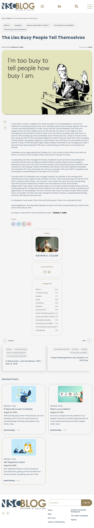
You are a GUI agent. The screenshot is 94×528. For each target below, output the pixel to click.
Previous (11, 341)
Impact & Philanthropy (56, 522)
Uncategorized (47, 330)
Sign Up (73, 520)
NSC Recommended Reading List (78, 511)
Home (4, 18)
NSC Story (52, 518)
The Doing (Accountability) (64, 25)
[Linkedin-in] (7, 513)
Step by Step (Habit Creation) (37, 25)
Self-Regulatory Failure (14, 462)
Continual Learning (47, 293)
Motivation (47, 306)
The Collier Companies (79, 516)
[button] (90, 6)
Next (84, 341)
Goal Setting (47, 303)
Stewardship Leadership (47, 320)
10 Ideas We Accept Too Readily (18, 409)
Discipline (18, 25)
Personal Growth (47, 310)
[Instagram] (45, 272)
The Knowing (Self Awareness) (15, 29)
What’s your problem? (60, 409)
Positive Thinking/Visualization (47, 313)
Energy (47, 300)
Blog (49, 514)
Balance (9, 18)
